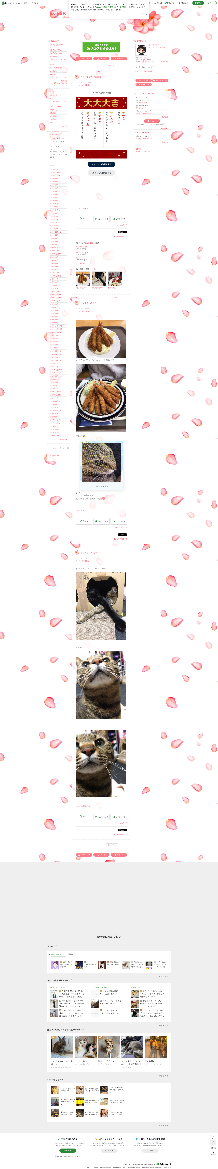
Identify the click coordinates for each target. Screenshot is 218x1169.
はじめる (67, 1150)
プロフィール (153, 47)
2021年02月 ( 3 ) (55, 201)
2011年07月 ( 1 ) (55, 426)
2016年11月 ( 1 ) (55, 295)
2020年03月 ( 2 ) (56, 232)
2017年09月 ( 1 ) (55, 282)
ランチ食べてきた (82, 247)
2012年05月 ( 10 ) (56, 414)
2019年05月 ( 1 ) (55, 241)
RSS (139, 149)
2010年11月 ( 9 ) (55, 436)
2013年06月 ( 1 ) (55, 379)
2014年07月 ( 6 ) (55, 345)
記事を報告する (122, 236)
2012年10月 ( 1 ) (55, 398)
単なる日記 (58, 13)
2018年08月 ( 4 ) (55, 257)
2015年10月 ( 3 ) (55, 301)
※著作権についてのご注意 (142, 151)
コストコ (53, 74)
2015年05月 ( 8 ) (55, 313)
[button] (213, 1152)
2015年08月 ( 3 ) (55, 304)
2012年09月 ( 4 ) (55, 401)
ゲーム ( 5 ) (53, 98)
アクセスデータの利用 (132, 1167)
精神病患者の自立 (141, 102)
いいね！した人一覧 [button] (120, 225)
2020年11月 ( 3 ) (55, 210)
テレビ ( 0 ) (53, 122)
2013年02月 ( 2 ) (55, 386)
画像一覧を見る (62, 83)
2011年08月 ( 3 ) (55, 423)
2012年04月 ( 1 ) (55, 417)
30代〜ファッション (58, 987)
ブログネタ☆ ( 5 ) (56, 107)
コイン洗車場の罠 (56, 68)
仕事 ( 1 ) (53, 119)
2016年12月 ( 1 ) (55, 291)
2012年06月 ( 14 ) (56, 411)
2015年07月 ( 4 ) (55, 307)
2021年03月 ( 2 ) (55, 197)
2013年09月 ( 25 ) (56, 376)
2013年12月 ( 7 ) (55, 367)
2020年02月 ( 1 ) (55, 235)
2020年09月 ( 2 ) (55, 216)
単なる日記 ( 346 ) (56, 116)
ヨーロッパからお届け (99, 987)
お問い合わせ (106, 1167)
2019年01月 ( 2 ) (55, 248)
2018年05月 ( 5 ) (55, 266)
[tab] (58, 954)
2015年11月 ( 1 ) (55, 298)
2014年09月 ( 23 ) (56, 338)
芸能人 (71, 954)
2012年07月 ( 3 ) (55, 407)
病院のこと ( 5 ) (55, 110)
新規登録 (198, 3)
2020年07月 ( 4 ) (56, 222)
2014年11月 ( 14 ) (56, 332)
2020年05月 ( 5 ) (55, 226)
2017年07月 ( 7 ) (55, 288)
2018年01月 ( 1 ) (55, 269)
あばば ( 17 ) (54, 95)
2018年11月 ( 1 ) (55, 254)
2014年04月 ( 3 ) (56, 354)
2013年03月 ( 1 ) (55, 382)
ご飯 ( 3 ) (53, 113)
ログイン (211, 3)
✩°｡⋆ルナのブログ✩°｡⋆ (143, 113)
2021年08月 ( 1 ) (55, 182)
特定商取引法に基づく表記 (153, 1167)
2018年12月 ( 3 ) (55, 251)
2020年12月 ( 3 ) (55, 207)
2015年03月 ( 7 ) (55, 320)
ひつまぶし (53, 71)
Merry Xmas (54, 56)
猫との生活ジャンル (58, 954)
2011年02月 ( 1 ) (55, 433)
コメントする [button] (103, 219)
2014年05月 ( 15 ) (56, 351)
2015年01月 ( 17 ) (56, 326)
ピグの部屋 (161, 47)
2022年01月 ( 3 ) (55, 169)
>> (63, 138)
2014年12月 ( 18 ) (56, 329)
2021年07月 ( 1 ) (55, 185)
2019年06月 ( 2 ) (55, 238)
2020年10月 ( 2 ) (55, 213)
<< (54, 138)
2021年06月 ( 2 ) (55, 188)
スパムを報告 (93, 1167)
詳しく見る (109, 1150)
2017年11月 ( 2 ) (55, 276)
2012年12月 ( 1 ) (55, 392)
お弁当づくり (136, 987)
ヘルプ (168, 1167)
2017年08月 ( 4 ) (55, 285)
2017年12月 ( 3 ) (55, 273)
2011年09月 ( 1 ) (55, 420)
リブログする (120, 219)
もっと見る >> (80, 263)
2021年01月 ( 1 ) (55, 204)
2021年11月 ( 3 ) (55, 175)
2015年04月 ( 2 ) (55, 316)
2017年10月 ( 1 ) (55, 279)
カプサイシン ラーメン (58, 77)
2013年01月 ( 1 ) (55, 389)
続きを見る (164, 62)
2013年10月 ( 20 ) (56, 373)
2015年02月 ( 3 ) (55, 323)
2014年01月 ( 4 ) (55, 364)
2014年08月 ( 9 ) (55, 342)
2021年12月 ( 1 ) (55, 172)
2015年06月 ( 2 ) (55, 310)
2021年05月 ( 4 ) (55, 191)
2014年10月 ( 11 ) (56, 335)
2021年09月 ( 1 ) (55, 179)
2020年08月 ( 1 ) (55, 219)
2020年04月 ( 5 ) (56, 229)
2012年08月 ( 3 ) (55, 404)
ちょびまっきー (154, 45)
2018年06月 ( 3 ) (55, 263)
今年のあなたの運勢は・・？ (94, 77)
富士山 (78, 258)
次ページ (112, 65)
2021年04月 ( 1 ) (55, 194)
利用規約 (118, 1167)
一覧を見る (164, 117)
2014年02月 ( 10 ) (56, 360)
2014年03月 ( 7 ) (55, 357)
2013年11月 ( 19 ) (56, 370)
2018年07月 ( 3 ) (55, 260)
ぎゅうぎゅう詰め (82, 252)
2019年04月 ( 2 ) (55, 244)
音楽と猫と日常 (140, 108)
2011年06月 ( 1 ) (55, 429)
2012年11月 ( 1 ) (55, 395)
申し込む (150, 1150)
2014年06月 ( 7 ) (55, 348)
